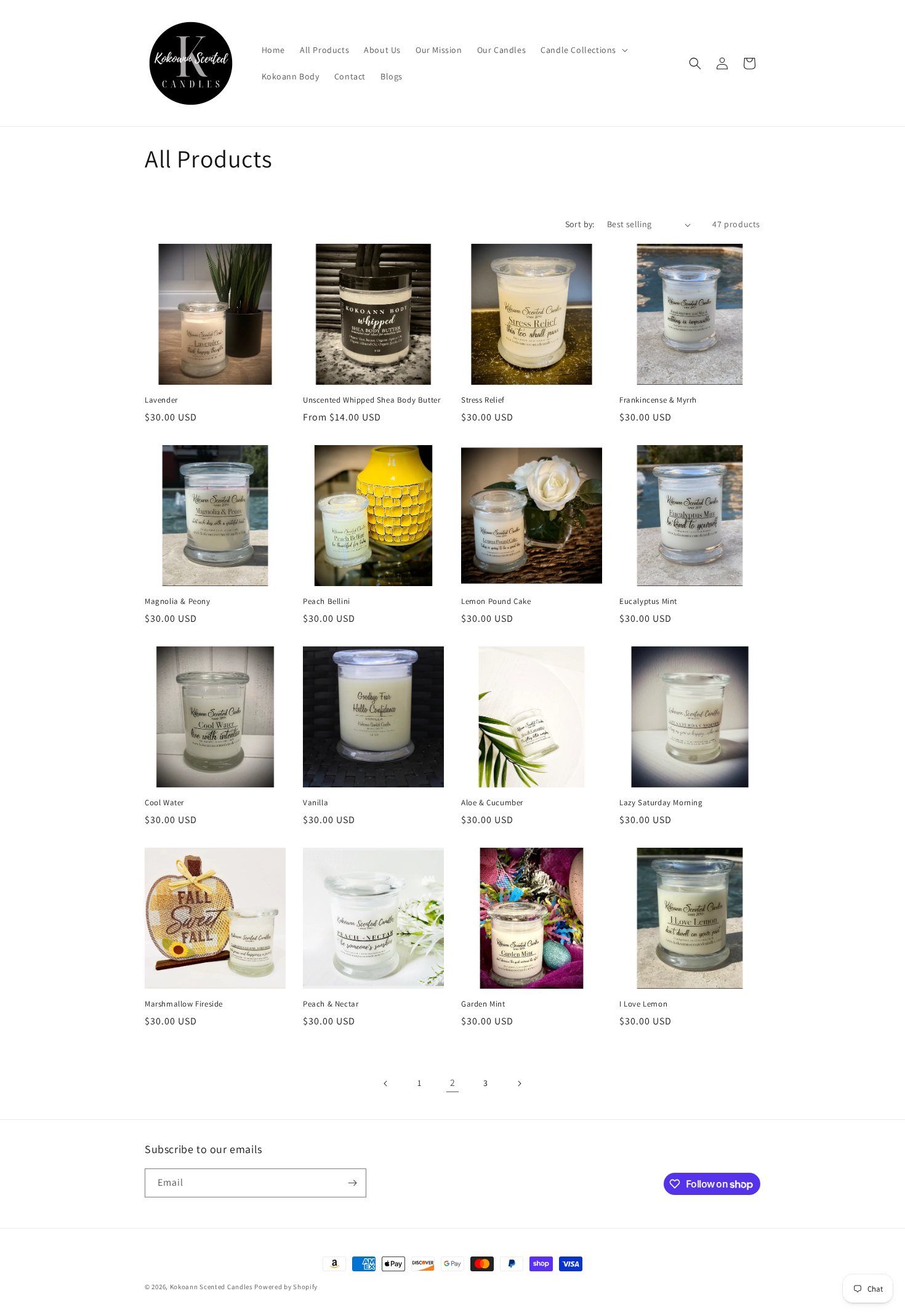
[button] (583, 50)
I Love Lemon (643, 1004)
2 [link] (453, 1082)
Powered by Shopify (286, 1286)
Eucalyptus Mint (648, 601)
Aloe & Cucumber (492, 803)
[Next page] (519, 1083)
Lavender (161, 400)
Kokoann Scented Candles (211, 1286)
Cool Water (164, 803)
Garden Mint (483, 1004)
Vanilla (315, 803)
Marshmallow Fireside (184, 1004)
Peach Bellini (326, 601)
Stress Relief (483, 400)
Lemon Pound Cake (496, 601)
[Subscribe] (352, 1182)
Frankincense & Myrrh (658, 400)
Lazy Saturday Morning (661, 803)
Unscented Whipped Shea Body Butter (371, 400)
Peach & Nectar (330, 1004)
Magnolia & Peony (178, 601)
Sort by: (580, 224)
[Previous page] (386, 1083)
